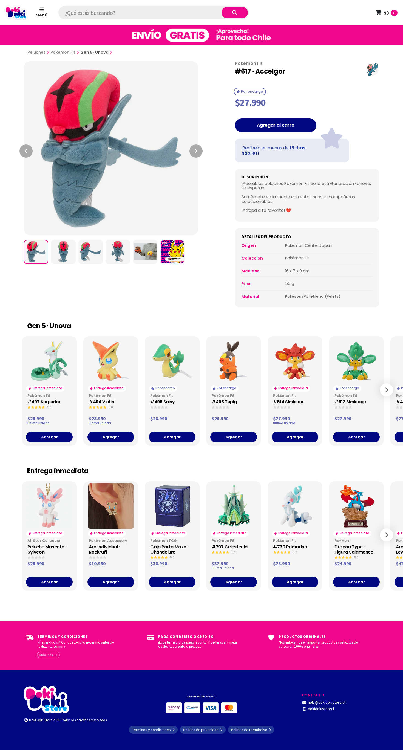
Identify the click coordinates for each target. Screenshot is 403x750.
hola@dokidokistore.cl (326, 702)
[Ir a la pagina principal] (16, 12)
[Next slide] (196, 151)
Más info (46, 655)
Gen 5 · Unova (94, 52)
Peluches (36, 52)
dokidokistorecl (321, 709)
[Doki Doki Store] (46, 699)
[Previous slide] (26, 151)
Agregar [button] (49, 437)
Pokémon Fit (62, 52)
